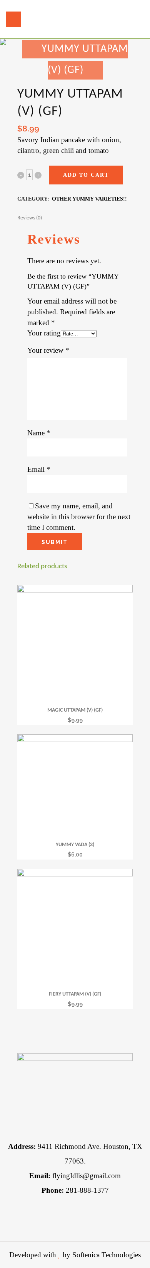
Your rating (44, 333)
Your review (48, 350)
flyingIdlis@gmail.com (75, 1176)
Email (38, 469)
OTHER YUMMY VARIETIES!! (89, 199)
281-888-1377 (75, 1190)
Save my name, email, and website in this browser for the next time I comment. (78, 516)
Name (38, 433)
